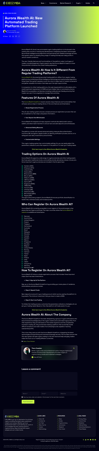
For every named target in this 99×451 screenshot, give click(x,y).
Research (61, 427)
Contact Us (42, 421)
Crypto (78, 3)
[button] (93, 3)
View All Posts (38, 357)
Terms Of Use (82, 421)
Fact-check (62, 429)
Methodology (42, 429)
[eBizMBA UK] (11, 3)
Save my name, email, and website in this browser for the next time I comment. (44, 397)
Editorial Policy (83, 425)
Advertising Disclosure (85, 427)
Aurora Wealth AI (27, 77)
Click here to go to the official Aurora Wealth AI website (49, 149)
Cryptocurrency (63, 423)
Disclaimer (81, 423)
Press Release (12, 13)
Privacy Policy (82, 419)
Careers (41, 427)
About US (41, 419)
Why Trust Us (42, 425)
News (42, 3)
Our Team (41, 423)
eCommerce (62, 425)
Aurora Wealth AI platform (32, 102)
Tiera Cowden (12, 30)
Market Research (65, 3)
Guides (88, 3)
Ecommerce (53, 3)
